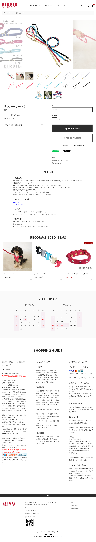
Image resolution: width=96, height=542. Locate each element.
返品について (56, 157)
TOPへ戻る (48, 495)
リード (11, 13)
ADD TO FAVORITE (73, 138)
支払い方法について (30, 510)
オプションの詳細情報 (13, 124)
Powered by (38, 536)
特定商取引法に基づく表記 (60, 160)
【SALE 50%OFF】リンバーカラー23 (76, 274)
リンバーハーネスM (40, 274)
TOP (4, 13)
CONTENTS (59, 5)
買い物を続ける (56, 163)
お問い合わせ (74, 508)
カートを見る (74, 505)
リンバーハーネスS (9, 274)
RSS (49, 502)
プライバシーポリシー (31, 517)
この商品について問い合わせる (72, 146)
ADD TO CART (74, 129)
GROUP (47, 5)
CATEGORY (34, 5)
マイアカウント (75, 502)
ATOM (54, 502)
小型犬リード (20, 13)
